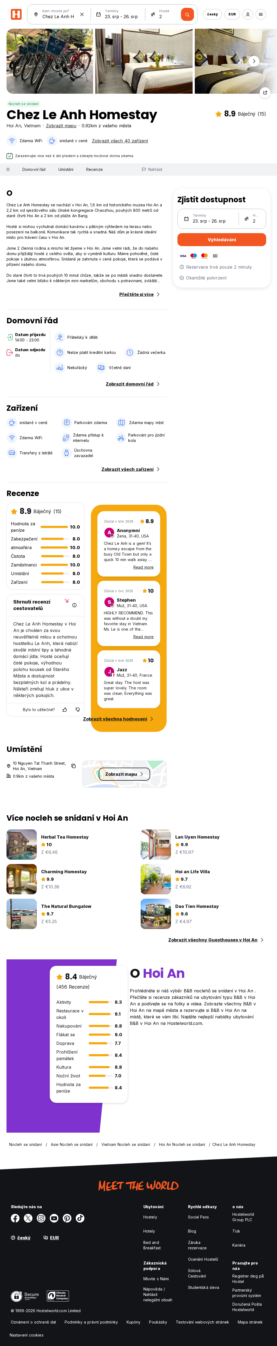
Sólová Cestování (197, 1273)
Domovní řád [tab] (33, 169)
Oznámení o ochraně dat (33, 1322)
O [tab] (7, 169)
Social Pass (198, 1217)
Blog (192, 1231)
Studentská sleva (203, 1287)
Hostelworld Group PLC (243, 1217)
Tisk (236, 1231)
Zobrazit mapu (61, 125)
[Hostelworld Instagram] (41, 1218)
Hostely (150, 1217)
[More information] (74, 605)
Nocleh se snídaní (23, 104)
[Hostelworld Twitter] (28, 1218)
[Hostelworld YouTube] (54, 1218)
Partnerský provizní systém (246, 1293)
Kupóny (134, 1322)
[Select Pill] (247, 14)
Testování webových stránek (202, 1322)
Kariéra (238, 1245)
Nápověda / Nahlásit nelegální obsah (158, 1294)
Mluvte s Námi (156, 1278)
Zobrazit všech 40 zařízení (120, 141)
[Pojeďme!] (187, 14)
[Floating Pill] (254, 61)
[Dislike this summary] (77, 709)
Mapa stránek (250, 1322)
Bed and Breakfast (152, 1245)
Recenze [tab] (94, 169)
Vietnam (32, 125)
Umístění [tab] (65, 169)
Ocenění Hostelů (203, 1259)
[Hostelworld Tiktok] (80, 1218)
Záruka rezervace (197, 1245)
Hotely (149, 1231)
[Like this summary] (64, 709)
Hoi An (13, 125)
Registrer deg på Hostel (248, 1279)
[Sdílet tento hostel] (265, 92)
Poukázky (158, 1322)
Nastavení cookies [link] (27, 1335)
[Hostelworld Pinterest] (67, 1218)
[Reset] (81, 14)
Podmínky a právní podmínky (91, 1322)
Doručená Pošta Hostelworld (247, 1307)
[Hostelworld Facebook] (15, 1218)
